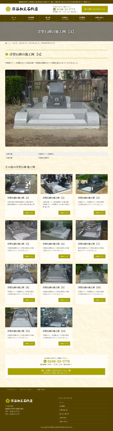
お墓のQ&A (63, 418)
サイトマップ (11, 389)
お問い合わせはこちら (96, 9)
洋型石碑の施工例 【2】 (54, 197)
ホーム (61, 402)
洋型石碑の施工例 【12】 (54, 330)
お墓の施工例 (63, 410)
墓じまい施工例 (64, 414)
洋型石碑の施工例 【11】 (19, 330)
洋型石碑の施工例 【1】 (18, 197)
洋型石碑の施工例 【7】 (89, 243)
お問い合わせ (41, 389)
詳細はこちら (29, 213)
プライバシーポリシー (26, 389)
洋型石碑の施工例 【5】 (18, 243)
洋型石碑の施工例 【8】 (18, 287)
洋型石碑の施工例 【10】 (90, 287)
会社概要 (62, 406)
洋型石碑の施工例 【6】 (54, 243)
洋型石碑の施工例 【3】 (89, 197)
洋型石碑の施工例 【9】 (54, 287)
